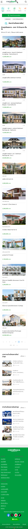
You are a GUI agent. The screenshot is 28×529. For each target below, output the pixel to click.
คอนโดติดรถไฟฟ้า (4, 489)
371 (14, 345)
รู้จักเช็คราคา (3, 506)
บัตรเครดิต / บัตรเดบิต (19, 462)
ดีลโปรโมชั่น (3, 500)
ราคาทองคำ (17, 467)
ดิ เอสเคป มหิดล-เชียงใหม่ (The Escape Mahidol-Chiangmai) (11, 332)
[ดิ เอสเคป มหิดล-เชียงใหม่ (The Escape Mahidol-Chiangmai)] (14, 321)
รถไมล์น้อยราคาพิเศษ (5, 477)
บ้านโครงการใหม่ (4, 484)
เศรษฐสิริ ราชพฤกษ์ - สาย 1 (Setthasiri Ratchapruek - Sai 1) (11, 154)
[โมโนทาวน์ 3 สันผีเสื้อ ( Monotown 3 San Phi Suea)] (14, 270)
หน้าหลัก (2, 498)
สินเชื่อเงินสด (17, 459)
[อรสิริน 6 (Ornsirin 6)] (14, 169)
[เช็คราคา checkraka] (11, 2)
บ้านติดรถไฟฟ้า (4, 492)
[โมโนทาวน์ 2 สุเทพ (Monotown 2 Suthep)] (14, 295)
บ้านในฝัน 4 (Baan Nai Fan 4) (9, 230)
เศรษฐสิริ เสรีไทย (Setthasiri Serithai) (11, 78)
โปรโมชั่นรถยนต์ (4, 475)
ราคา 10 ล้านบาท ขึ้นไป (18, 19)
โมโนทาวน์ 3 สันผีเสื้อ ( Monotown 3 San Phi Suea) (13, 281)
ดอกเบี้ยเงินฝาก (18, 464)
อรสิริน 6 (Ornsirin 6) (7, 179)
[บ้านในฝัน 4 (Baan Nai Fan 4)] (14, 219)
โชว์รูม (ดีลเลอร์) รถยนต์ (6, 472)
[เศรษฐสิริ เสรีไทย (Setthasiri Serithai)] (14, 67)
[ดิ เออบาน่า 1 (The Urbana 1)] (14, 194)
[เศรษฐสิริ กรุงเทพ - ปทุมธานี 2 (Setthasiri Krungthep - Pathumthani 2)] (14, 42)
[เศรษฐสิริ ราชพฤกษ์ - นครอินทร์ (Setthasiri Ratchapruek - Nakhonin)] (14, 118)
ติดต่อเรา (3, 508)
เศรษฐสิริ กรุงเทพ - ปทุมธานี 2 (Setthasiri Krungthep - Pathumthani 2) (12, 53)
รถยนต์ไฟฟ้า (3, 462)
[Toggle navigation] (1, 2)
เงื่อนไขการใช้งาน (4, 503)
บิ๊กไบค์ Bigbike (4, 467)
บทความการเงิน (4, 470)
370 (11, 345)
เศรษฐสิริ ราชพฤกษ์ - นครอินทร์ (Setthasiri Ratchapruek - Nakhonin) (12, 129)
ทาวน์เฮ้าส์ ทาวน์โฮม (5, 494)
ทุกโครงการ (7, 19)
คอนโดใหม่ (3, 486)
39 (21, 342)
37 (15, 342)
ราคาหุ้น (16, 470)
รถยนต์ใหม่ (3, 459)
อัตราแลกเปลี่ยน (18, 475)
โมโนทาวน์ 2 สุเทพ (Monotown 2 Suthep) (12, 306)
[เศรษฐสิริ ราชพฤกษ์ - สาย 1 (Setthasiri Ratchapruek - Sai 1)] (14, 143)
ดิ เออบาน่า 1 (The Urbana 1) (9, 204)
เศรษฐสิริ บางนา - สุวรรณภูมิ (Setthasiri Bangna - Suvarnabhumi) (12, 104)
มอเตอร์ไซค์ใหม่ (4, 464)
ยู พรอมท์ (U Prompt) (7, 255)
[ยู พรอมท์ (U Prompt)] (14, 245)
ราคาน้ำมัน (17, 472)
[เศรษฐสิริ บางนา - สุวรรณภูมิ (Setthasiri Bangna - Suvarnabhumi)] (14, 93)
